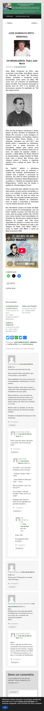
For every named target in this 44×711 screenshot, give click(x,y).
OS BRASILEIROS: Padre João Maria (22, 62)
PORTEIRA (9, 16)
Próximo (35, 23)
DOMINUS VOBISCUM (9, 324)
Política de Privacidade (26, 701)
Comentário (14, 692)
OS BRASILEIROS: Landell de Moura (12, 307)
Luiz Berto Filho (12, 344)
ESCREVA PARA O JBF (22, 16)
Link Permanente (28, 344)
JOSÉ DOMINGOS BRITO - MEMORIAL (25, 342)
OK (5, 707)
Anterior (9, 23)
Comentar (12, 425)
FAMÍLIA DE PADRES (29, 306)
